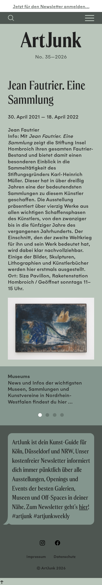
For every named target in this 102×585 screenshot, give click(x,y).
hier (83, 506)
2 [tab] (47, 415)
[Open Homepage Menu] (89, 18)
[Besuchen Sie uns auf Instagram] (43, 542)
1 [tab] (40, 415)
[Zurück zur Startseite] (51, 40)
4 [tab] (62, 415)
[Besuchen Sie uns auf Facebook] (58, 542)
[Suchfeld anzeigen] (11, 18)
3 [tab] (54, 415)
